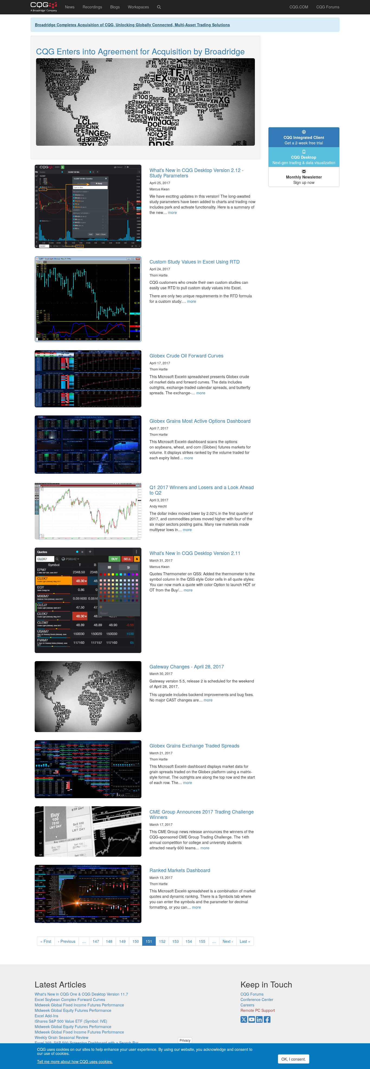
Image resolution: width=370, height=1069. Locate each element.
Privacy (185, 1040)
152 (163, 941)
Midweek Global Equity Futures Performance (73, 1010)
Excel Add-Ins (46, 1015)
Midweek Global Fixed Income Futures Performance (79, 1005)
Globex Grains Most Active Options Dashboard (200, 420)
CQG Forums (327, 6)
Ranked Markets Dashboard (180, 869)
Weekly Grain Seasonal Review (61, 1037)
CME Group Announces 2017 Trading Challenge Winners (202, 814)
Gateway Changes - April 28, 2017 (187, 666)
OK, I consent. (293, 1059)
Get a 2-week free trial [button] (304, 140)
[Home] (46, 7)
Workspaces (138, 6)
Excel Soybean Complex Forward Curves (70, 999)
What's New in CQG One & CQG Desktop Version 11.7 (81, 994)
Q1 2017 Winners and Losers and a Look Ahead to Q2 (202, 489)
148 (110, 941)
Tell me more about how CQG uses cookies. (75, 1061)
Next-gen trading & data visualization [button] (303, 159)
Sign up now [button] (304, 179)
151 (151, 942)
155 (203, 941)
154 (190, 941)
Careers (247, 1005)
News (69, 6)
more (172, 212)
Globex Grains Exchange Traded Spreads (194, 745)
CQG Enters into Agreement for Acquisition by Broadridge (140, 51)
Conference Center (257, 999)
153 (176, 941)
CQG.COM (299, 6)
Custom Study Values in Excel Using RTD (195, 261)
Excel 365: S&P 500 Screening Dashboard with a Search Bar (86, 1042)
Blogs (115, 6)
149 (123, 941)
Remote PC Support (258, 1010)
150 (136, 941)
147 (97, 941)
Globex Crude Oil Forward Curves (186, 355)
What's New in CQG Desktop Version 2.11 (195, 552)
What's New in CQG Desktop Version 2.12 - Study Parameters (197, 172)
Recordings (92, 6)
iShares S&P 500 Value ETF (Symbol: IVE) (71, 1021)
